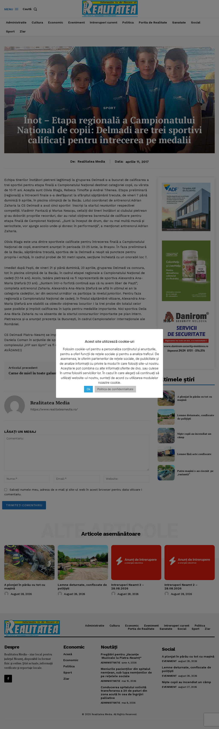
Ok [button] (88, 389)
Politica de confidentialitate (115, 389)
